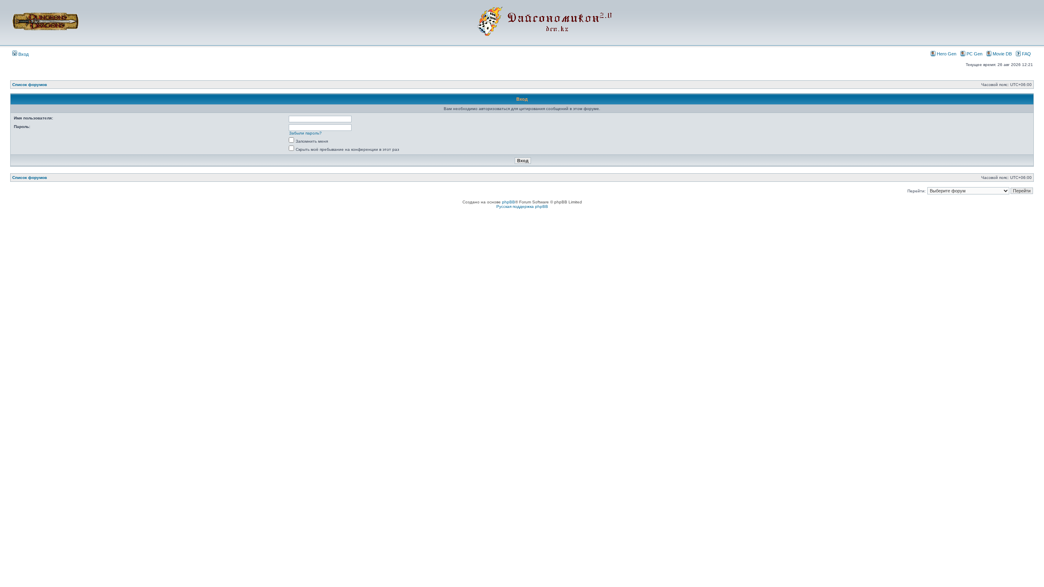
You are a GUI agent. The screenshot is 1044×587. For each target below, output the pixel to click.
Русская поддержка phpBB (522, 206)
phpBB (508, 202)
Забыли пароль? (305, 133)
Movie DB (1002, 53)
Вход (23, 54)
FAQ (1026, 53)
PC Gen (974, 53)
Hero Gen (946, 53)
